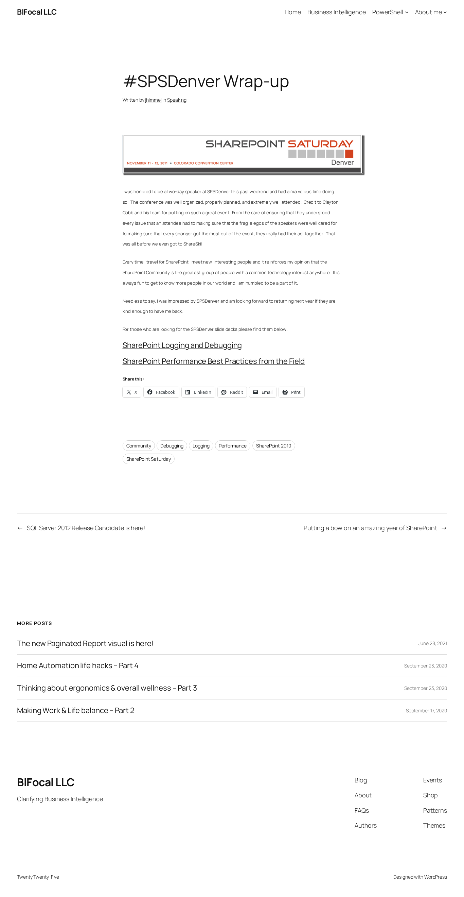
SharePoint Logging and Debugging (182, 345)
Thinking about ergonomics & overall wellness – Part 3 (107, 688)
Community (138, 445)
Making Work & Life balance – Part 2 (76, 710)
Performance (233, 445)
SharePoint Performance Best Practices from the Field (214, 361)
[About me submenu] (445, 12)
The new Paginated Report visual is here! (85, 643)
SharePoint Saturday (148, 459)
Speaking (176, 100)
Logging (201, 445)
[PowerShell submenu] (407, 12)
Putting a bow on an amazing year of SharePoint (370, 528)
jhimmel (153, 100)
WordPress (435, 877)
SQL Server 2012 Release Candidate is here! (86, 528)
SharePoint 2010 (273, 445)
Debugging (171, 445)
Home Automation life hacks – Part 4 (78, 665)
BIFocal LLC (37, 12)
